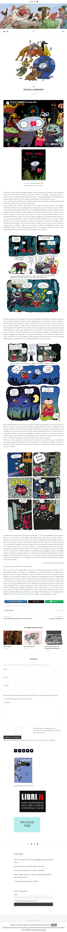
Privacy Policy (27, 699)
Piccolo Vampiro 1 (26, 606)
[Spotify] (31, 750)
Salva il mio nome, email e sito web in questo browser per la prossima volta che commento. (30, 695)
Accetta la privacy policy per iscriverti (26, 901)
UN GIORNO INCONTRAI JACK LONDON (26, 881)
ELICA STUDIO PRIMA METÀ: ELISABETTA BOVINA (29, 870)
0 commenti (60, 610)
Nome (5, 669)
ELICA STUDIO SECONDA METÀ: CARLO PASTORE (29, 866)
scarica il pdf (38, 185)
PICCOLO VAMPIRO (30, 183)
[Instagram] (19, 750)
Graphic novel (8, 606)
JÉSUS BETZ (7, 646)
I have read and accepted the (18, 699)
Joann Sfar (16, 606)
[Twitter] (27, 750)
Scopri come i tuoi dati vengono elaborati (43, 740)
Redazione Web (9, 610)
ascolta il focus (29, 185)
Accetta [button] (54, 925)
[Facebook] (15, 750)
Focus (33, 87)
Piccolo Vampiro (15, 594)
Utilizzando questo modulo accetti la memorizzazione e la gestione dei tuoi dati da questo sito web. (47, 730)
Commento (6, 702)
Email (5, 677)
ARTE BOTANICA (29, 646)
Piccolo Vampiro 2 (35, 594)
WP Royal (37, 920)
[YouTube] (23, 750)
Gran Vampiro (24, 594)
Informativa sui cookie (39, 930)
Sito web (6, 685)
